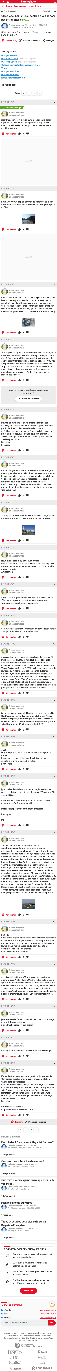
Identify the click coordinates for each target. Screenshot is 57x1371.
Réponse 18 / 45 (8, 1006)
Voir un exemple (48, 1310)
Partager (50, 41)
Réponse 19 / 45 (8, 1037)
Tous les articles (12, 1336)
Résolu (26, 20)
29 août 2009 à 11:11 (16, 785)
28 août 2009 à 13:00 (16, 593)
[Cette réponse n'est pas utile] (27, 134)
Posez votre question (31, 41)
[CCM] (42, 1352)
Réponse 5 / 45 (7, 409)
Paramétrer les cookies (12, 1338)
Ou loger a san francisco (12, 71)
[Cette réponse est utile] (19, 134)
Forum (9, 6)
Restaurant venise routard (13, 78)
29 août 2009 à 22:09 (16, 972)
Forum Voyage (20, 6)
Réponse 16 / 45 (8, 922)
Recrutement (29, 1336)
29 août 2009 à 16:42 (16, 348)
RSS (21, 1336)
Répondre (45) (11, 41)
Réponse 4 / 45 (7, 339)
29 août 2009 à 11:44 (16, 841)
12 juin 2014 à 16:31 (28, 27)
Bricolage (7, 1317)
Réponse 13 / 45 (8, 737)
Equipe (22, 1333)
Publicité (42, 1333)
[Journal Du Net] (14, 1357)
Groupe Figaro (48, 1338)
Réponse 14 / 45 (8, 776)
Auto (5, 1314)
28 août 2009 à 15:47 (16, 466)
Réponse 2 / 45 (7, 188)
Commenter (10, 134)
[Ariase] (14, 1368)
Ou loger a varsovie (10, 74)
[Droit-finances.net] (42, 1357)
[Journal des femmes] (14, 1352)
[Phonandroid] (42, 1368)
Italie (39, 6)
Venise (35, 32)
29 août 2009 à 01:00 (16, 708)
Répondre (18, 1122)
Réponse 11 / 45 (8, 644)
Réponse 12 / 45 (8, 700)
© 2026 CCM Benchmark (28, 1340)
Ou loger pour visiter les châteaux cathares (21, 65)
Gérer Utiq (25, 1338)
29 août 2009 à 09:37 (16, 745)
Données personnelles (43, 1336)
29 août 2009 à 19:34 (16, 930)
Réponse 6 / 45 (7, 457)
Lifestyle (7, 1310)
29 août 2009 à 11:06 (16, 197)
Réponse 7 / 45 (7, 502)
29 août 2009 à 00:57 (16, 652)
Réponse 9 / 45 (7, 584)
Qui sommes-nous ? (11, 1333)
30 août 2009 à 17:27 (16, 556)
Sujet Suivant (48, 11)
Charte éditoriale (32, 1333)
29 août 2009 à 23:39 (16, 1015)
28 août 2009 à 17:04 (16, 115)
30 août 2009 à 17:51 (16, 1072)
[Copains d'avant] (14, 1362)
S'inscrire (28, 1290)
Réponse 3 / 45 (7, 284)
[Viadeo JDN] (42, 1362)
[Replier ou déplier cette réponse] (54, 102)
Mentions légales (36, 1338)
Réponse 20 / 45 (8, 1063)
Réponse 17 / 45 (8, 964)
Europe (31, 6)
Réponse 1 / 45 (7, 102)
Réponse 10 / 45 (8, 615)
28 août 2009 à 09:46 (16, 418)
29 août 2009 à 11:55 (16, 511)
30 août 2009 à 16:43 (16, 1046)
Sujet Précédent (10, 11)
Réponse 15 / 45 (8, 832)
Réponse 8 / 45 (7, 547)
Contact (50, 1333)
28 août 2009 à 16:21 (16, 293)
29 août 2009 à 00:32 (16, 624)
